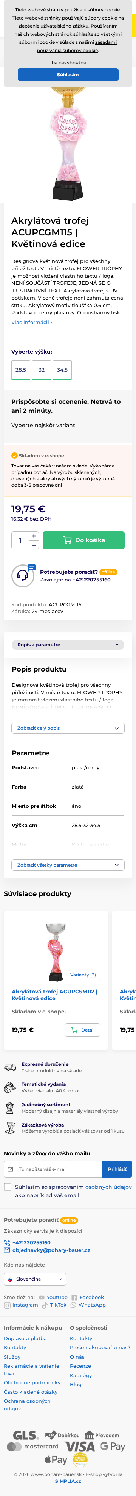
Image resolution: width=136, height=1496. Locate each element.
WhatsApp (92, 1305)
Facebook (92, 1297)
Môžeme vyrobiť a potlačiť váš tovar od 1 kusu (73, 1131)
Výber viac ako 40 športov (51, 1090)
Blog (76, 1384)
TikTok (58, 1305)
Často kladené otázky (30, 1392)
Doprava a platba (25, 1338)
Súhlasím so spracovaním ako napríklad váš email (73, 1191)
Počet (20, 540)
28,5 (20, 369)
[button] (68, 728)
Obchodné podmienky (32, 1382)
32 (42, 369)
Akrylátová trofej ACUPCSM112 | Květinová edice (54, 995)
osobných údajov (108, 1187)
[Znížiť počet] (34, 545)
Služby (12, 1357)
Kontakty (15, 1347)
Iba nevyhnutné (68, 62)
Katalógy (81, 1375)
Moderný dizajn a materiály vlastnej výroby (70, 1111)
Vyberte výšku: (31, 351)
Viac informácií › (31, 322)
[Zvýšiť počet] (34, 536)
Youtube (57, 1297)
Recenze (80, 1366)
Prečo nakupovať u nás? (100, 1347)
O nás (77, 1357)
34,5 (62, 369)
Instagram (25, 1305)
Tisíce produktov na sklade (52, 1070)
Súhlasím (68, 74)
